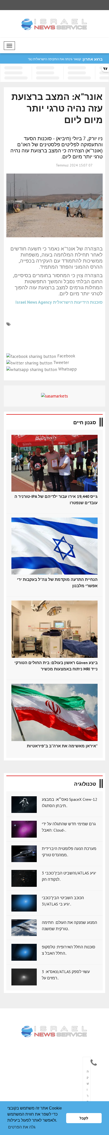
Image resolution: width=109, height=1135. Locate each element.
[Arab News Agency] (54, 1032)
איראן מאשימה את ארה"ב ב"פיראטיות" (62, 745)
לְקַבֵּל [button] (84, 1118)
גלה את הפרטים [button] (21, 1127)
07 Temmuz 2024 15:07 (74, 165)
